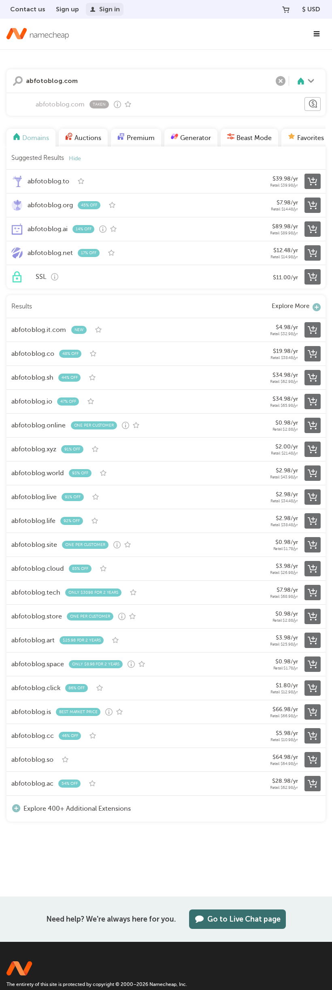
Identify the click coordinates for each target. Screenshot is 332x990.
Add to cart (312, 181)
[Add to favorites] (128, 104)
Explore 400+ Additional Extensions (77, 808)
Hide (75, 158)
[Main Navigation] (317, 34)
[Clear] (280, 81)
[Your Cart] (286, 9)
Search (18, 81)
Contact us (27, 9)
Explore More (290, 306)
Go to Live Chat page (244, 919)
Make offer (312, 104)
